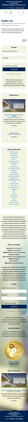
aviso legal (6, 416)
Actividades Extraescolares (14, 180)
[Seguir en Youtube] (12, 419)
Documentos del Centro (14, 161)
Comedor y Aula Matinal (14, 176)
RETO (14, 193)
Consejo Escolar (14, 157)
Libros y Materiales (14, 174)
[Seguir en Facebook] (6, 419)
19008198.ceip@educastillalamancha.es (16, 256)
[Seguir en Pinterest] (10, 419)
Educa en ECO (14, 185)
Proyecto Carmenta (14, 183)
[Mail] (21, 8)
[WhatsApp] (14, 8)
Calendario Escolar (14, 178)
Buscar (24, 40)
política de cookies (12, 416)
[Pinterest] (9, 8)
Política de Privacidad (14, 204)
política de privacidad (19, 416)
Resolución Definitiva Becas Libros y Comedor (14, 115)
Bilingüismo (14, 189)
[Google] (18, 8)
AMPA (14, 159)
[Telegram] (16, 8)
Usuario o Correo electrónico (10, 51)
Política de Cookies (14, 202)
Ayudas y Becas (14, 172)
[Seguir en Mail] (20, 419)
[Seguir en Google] (18, 419)
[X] (6, 8)
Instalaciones (14, 153)
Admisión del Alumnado (14, 168)
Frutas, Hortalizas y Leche (14, 187)
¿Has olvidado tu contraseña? (14, 74)
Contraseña (6, 58)
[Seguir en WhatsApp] (14, 419)
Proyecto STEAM (14, 133)
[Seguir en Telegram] (16, 419)
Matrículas (14, 170)
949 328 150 (16, 259)
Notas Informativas (17, 1)
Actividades (14, 195)
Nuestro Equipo (14, 155)
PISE (14, 191)
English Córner (8, 25)
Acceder (8, 1)
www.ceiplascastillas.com (17, 263)
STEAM (14, 181)
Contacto (14, 198)
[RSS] (23, 8)
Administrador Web (7, 23)
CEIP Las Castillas (14, 152)
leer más (14, 125)
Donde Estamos (14, 163)
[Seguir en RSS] (22, 419)
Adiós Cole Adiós (14, 196)
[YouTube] (11, 8)
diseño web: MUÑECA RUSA (14, 412)
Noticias (14, 165)
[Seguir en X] (8, 419)
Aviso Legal (14, 200)
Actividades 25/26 (17, 134)
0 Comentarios (16, 25)
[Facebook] (4, 8)
